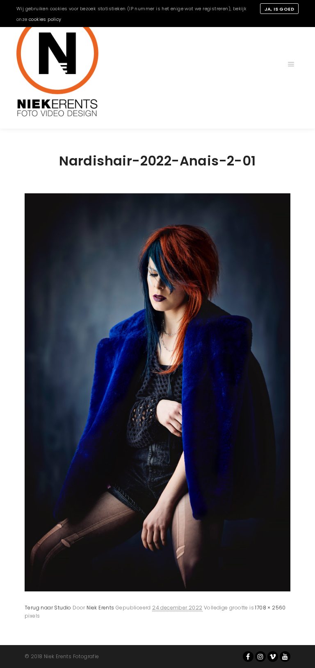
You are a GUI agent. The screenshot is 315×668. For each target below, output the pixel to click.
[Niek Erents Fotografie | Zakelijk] (57, 64)
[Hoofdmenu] (291, 64)
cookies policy (45, 19)
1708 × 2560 (270, 607)
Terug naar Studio (48, 607)
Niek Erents (100, 607)
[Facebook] (248, 656)
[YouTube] (285, 656)
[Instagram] (260, 656)
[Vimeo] (272, 656)
